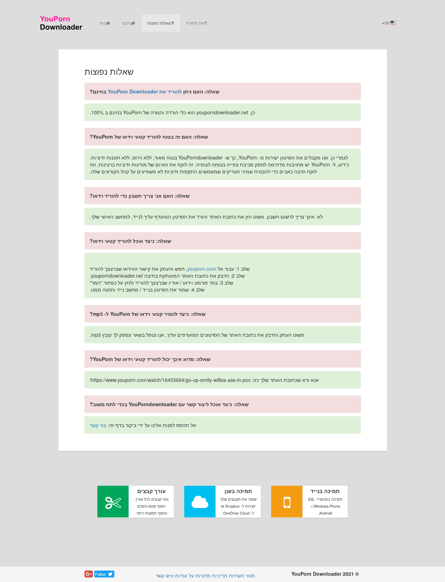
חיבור (126, 23)
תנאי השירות (242, 575)
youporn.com (201, 268)
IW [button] (387, 23)
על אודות (184, 575)
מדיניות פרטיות (211, 575)
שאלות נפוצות (159, 23)
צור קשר (98, 424)
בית (103, 23)
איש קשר (165, 575)
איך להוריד (195, 23)
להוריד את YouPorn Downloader (145, 91)
